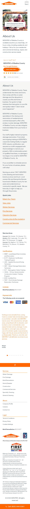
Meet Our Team (9, 199)
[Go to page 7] (19, 355)
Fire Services (7, 211)
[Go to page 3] (11, 355)
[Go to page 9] (23, 355)
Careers (5, 407)
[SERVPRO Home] (9, 3)
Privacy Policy (7, 421)
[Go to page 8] (21, 355)
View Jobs (6, 203)
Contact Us (6, 410)
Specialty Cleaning (8, 392)
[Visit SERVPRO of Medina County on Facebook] (15, 365)
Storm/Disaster (7, 383)
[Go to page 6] (17, 355)
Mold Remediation (8, 380)
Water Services (9, 207)
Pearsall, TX (6, 236)
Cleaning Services (9, 215)
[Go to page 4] (13, 355)
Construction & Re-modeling (14, 219)
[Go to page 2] (9, 355)
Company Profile (8, 404)
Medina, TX (6, 238)
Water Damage (7, 374)
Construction (6, 386)
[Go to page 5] (15, 355)
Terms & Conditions (8, 418)
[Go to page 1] (7, 355)
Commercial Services (11, 223)
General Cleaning (8, 395)
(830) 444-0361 (11, 69)
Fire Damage (7, 377)
